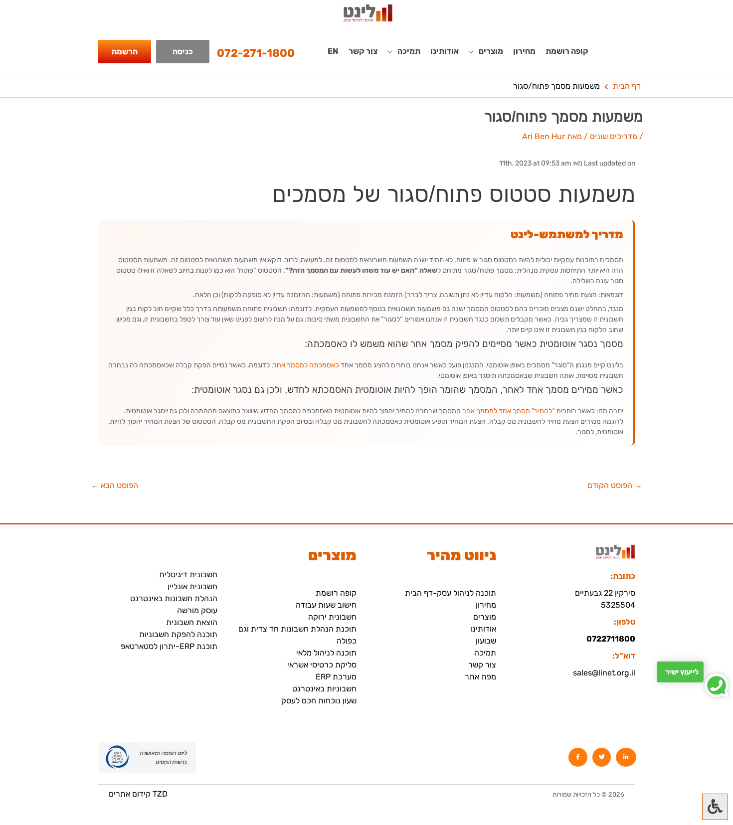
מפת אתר (480, 676)
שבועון (486, 641)
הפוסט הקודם (614, 486)
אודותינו (444, 51)
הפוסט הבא (114, 486)
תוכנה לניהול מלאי (326, 653)
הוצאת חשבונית (191, 622)
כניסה (183, 51)
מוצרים (484, 617)
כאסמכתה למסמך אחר (306, 365)
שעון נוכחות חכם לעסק (319, 700)
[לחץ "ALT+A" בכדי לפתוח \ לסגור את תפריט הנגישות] (715, 807)
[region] (129, 755)
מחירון (524, 51)
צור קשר (363, 51)
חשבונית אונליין (192, 586)
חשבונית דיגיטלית (188, 574)
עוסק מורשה (197, 610)
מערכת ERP (336, 676)
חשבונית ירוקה (332, 617)
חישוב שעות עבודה (326, 605)
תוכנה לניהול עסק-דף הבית (450, 593)
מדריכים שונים (613, 136)
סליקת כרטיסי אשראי (322, 664)
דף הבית (627, 86)
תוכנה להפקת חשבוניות (178, 634)
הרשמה (125, 51)
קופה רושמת (567, 51)
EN (333, 51)
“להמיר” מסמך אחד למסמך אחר (508, 411)
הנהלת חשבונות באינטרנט (173, 598)
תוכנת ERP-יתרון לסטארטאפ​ (169, 646)
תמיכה (485, 653)
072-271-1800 (256, 53)
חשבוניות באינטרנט (324, 688)
